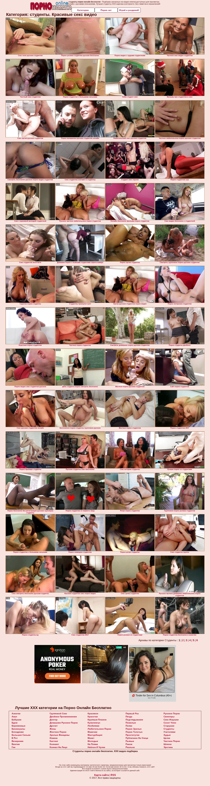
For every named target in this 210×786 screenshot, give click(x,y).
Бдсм (14, 722)
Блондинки (18, 732)
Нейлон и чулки (96, 747)
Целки (167, 738)
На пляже (93, 744)
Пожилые (131, 722)
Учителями (169, 732)
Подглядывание (134, 719)
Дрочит (54, 726)
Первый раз (132, 713)
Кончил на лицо (58, 747)
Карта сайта (101, 775)
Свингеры (169, 716)
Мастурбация (95, 735)
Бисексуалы (18, 729)
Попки (129, 726)
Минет (91, 738)
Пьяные (130, 741)
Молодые (93, 741)
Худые (167, 735)
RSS (113, 775)
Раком (129, 744)
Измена (53, 738)
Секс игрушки (171, 719)
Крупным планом (97, 719)
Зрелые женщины (59, 735)
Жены (53, 729)
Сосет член (170, 722)
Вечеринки (17, 741)
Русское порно (172, 713)
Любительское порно (99, 729)
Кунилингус (94, 722)
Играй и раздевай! (129, 10)
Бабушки (16, 719)
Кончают (54, 744)
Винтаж (16, 744)
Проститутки (132, 735)
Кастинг (54, 741)
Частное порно (172, 741)
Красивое (93, 713)
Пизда (129, 716)
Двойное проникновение (63, 716)
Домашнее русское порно (64, 722)
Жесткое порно (58, 732)
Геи (13, 747)
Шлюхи (168, 744)
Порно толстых (134, 732)
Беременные (18, 726)
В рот (15, 738)
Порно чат (106, 10)
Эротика (168, 747)
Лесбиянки (93, 726)
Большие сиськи (21, 735)
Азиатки (16, 713)
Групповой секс (58, 713)
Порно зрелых (134, 729)
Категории (83, 10)
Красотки (93, 716)
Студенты (169, 729)
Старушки (169, 726)
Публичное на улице (137, 738)
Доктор (53, 719)
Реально (130, 747)
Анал (14, 716)
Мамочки (92, 732)
